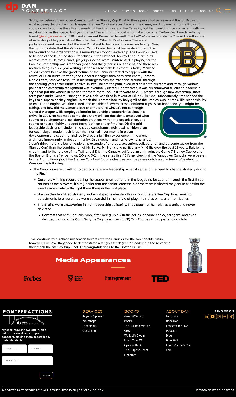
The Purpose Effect (136, 350)
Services (128, 11)
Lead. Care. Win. (134, 340)
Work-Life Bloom (134, 335)
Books (143, 11)
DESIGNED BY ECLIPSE (215, 390)
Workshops (89, 321)
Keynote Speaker (93, 316)
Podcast (159, 11)
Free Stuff (188, 11)
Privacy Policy (91, 390)
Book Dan (207, 11)
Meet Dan (111, 11)
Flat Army (130, 354)
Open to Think (132, 345)
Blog (172, 11)
